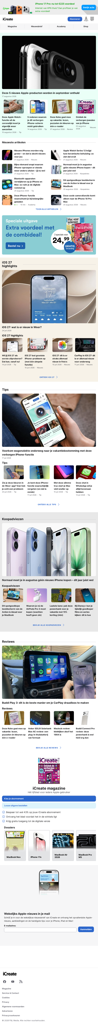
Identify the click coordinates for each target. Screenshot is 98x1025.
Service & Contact (10, 993)
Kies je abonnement (14, 798)
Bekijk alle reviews (47, 748)
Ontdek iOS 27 (47, 377)
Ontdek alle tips (47, 504)
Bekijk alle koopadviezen (47, 625)
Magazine (6, 988)
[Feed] (20, 982)
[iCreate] (8, 19)
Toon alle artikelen (47, 209)
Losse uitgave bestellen (15, 805)
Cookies (6, 997)
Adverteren (7, 1011)
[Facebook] (4, 982)
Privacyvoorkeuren (11, 1015)
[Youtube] (12, 982)
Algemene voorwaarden (13, 1006)
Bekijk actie (88, 7)
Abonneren (75, 19)
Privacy (5, 1002)
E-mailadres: (10, 926)
